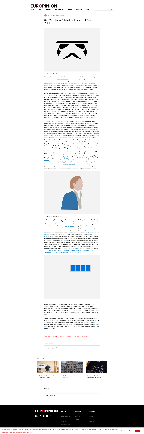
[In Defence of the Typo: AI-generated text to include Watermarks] (96, 367)
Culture (61, 336)
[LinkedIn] (36, 416)
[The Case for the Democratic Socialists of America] (48, 367)
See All (105, 358)
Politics (46, 343)
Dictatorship (85, 336)
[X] (50, 416)
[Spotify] (43, 416)
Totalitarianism (49, 339)
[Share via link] (56, 348)
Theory (55, 336)
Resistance (60, 339)
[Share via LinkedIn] (52, 348)
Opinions (51, 343)
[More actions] (99, 15)
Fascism (68, 336)
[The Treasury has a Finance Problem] (72, 367)
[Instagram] (40, 416)
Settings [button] (123, 431)
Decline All (130, 431)
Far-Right (47, 336)
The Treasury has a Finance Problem (70, 376)
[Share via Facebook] (45, 348)
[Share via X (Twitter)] (48, 348)
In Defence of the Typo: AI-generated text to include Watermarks (95, 376)
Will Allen (76, 336)
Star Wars (77, 339)
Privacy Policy (29, 432)
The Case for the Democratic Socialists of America (46, 376)
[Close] (142, 431)
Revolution (68, 339)
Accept (137, 431)
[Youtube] (47, 416)
